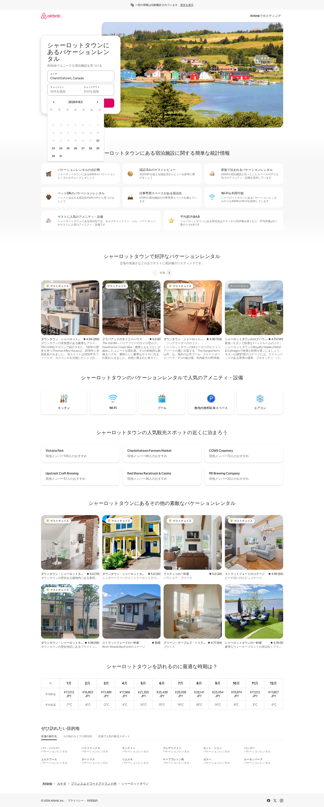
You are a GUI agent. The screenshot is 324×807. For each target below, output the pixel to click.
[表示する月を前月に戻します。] (54, 102)
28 (90, 148)
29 (97, 148)
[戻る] (155, 273)
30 (53, 156)
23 (53, 148)
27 (83, 148)
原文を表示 (186, 5)
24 (60, 148)
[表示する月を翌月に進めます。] (97, 102)
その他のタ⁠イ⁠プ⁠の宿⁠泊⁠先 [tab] (77, 736)
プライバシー (76, 800)
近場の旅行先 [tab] (49, 736)
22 (97, 140)
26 (75, 148)
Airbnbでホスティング (265, 16)
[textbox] (64, 91)
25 (68, 148)
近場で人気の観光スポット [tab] (114, 736)
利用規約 (92, 800)
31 (60, 156)
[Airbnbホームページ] (50, 16)
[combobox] (80, 78)
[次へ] (169, 273)
